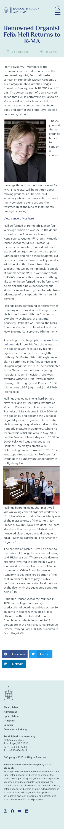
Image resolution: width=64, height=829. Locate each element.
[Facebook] (12, 811)
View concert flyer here (19, 218)
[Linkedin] (26, 811)
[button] (57, 8)
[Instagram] (5, 811)
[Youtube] (19, 811)
